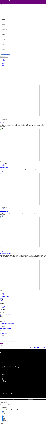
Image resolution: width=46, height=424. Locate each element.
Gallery (3, 44)
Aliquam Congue (4, 211)
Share (2, 128)
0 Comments (3, 165)
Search (10, 404)
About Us (3, 19)
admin (3, 164)
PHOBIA (31, 347)
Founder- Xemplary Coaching (6, 0)
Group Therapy (3, 122)
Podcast (3, 34)
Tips (0, 315)
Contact (3, 49)
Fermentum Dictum (4, 296)
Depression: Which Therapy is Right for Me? (7, 323)
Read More (1, 127)
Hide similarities (5, 407)
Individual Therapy (4, 167)
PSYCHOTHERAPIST (40, 347)
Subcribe (1, 343)
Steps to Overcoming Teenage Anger (5, 328)
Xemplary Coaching (5, 29)
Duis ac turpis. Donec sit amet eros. (5, 333)
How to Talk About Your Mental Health (6, 318)
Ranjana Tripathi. (30, 399)
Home (3, 14)
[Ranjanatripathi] (2, 56)
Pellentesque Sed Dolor (5, 253)
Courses (3, 24)
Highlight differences (6, 408)
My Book (3, 39)
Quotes (1, 320)
